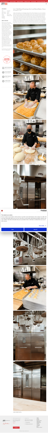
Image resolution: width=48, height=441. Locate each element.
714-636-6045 (27, 422)
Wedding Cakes (9, 15)
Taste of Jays (9, 14)
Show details (41, 225)
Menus (8, 13)
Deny (13, 229)
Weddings (3, 17)
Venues (38, 423)
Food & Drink (39, 420)
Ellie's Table (13, 1)
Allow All (35, 229)
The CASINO (33, 1)
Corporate (39, 422)
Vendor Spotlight (3, 16)
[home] (4, 3)
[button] (46, 3)
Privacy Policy (39, 427)
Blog (38, 426)
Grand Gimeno (20, 1)
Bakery (38, 419)
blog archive (8, 49)
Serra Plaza (27, 1)
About (38, 418)
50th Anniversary (4, 11)
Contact (38, 424)
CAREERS (38, 425)
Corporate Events (8, 11)
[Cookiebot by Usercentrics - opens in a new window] (41, 211)
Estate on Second (41, 1)
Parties (3, 14)
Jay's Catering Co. (5, 1)
